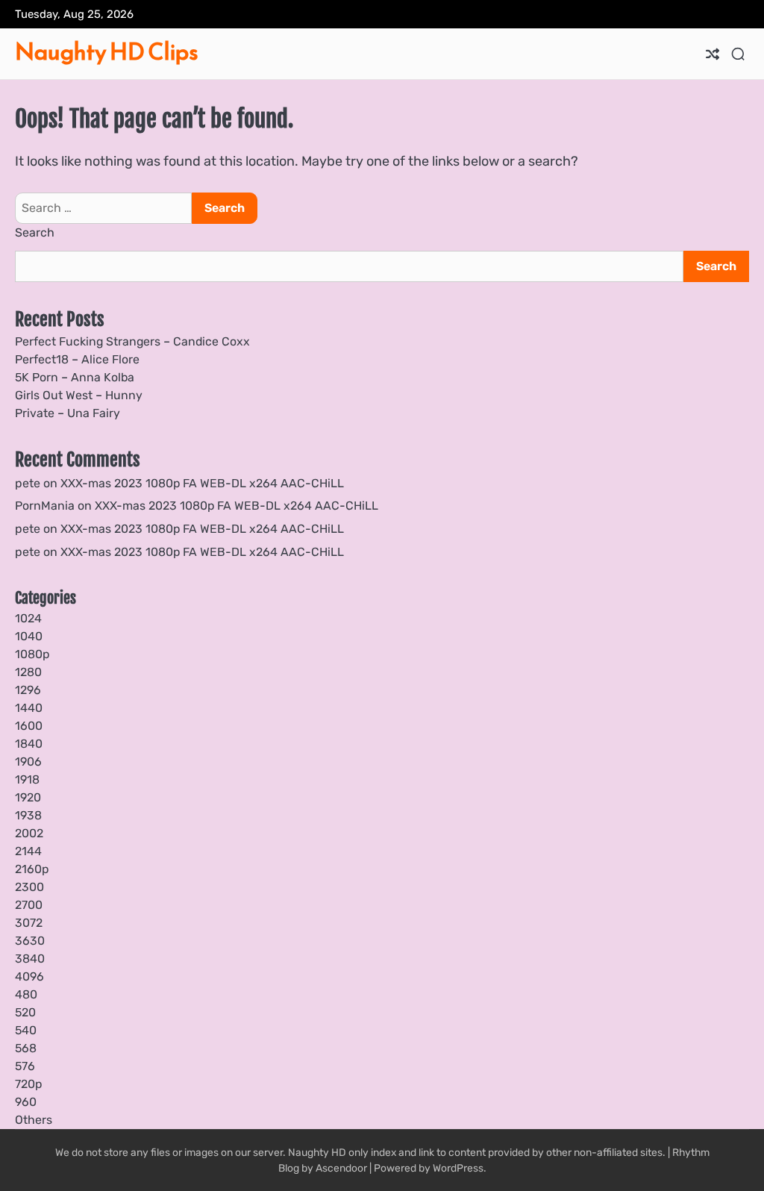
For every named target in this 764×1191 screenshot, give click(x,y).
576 (25, 1066)
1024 (28, 618)
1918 (27, 779)
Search (34, 232)
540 (26, 1030)
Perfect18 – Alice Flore (77, 359)
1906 (28, 761)
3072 (29, 923)
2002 (29, 833)
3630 (30, 941)
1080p (32, 654)
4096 (29, 976)
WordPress (458, 1168)
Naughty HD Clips (106, 51)
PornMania (45, 505)
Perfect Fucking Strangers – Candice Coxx (132, 341)
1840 (29, 744)
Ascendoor (341, 1168)
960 (26, 1102)
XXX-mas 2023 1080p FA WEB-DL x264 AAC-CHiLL (202, 483)
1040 (29, 636)
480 (26, 994)
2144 (28, 851)
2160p (31, 869)
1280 (28, 672)
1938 (28, 815)
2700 (29, 905)
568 (26, 1048)
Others (33, 1120)
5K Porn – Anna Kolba (74, 377)
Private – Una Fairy (67, 413)
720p (28, 1084)
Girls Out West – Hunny (79, 395)
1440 (29, 708)
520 (25, 1012)
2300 (29, 887)
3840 (30, 958)
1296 (28, 690)
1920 (28, 797)
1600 (29, 726)
